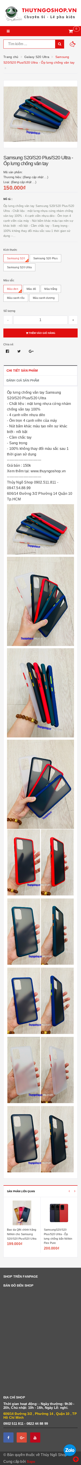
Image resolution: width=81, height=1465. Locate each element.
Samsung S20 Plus (45, 258)
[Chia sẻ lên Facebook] (8, 351)
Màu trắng (50, 289)
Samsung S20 (16, 258)
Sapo (31, 1461)
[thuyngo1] (40, 13)
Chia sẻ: (8, 344)
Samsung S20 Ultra (19, 267)
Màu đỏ (31, 289)
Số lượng (9, 311)
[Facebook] (8, 1437)
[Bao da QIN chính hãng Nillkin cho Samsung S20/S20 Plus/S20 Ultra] (22, 1213)
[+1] (31, 351)
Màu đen (12, 289)
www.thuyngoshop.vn (48, 471)
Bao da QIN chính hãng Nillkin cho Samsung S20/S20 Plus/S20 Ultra (21, 1234)
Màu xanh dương (44, 298)
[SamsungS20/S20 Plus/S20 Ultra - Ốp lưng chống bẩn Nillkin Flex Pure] (59, 1213)
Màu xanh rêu (16, 298)
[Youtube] (35, 1437)
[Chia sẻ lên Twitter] (19, 351)
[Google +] (22, 1437)
